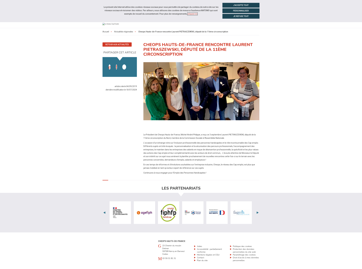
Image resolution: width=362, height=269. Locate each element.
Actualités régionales (123, 32)
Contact (200, 257)
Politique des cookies (242, 246)
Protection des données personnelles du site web (244, 250)
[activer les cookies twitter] (124, 66)
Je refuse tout (241, 16)
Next (258, 212)
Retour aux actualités (117, 44)
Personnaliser (241, 11)
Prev (104, 212)
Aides (199, 246)
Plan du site (202, 260)
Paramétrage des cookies (244, 254)
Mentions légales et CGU (208, 254)
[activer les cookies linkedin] (116, 66)
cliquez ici (192, 14)
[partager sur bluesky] (131, 64)
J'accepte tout (241, 5)
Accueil (106, 32)
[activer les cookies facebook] (109, 66)
